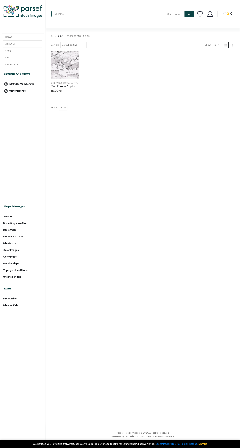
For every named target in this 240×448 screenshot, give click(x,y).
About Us (10, 43)
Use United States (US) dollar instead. (177, 444)
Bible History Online (122, 436)
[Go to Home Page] (52, 36)
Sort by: (55, 44)
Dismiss (203, 444)
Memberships (11, 263)
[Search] (189, 14)
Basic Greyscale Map (15, 223)
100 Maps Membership (21, 84)
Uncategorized (12, 276)
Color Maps (10, 256)
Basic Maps (9, 230)
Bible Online (10, 298)
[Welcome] (210, 14)
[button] (226, 45)
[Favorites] (200, 14)
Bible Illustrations (13, 236)
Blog (7, 57)
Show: (208, 44)
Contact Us (11, 64)
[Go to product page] (65, 65)
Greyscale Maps (68, 83)
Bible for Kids (10, 305)
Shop (8, 50)
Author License (17, 90)
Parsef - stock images (128, 432)
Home (8, 37)
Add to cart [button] (73, 56)
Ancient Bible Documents (161, 436)
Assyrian (8, 216)
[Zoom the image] (22, 5)
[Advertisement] (23, 146)
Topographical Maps (15, 270)
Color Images (11, 250)
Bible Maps (55, 83)
